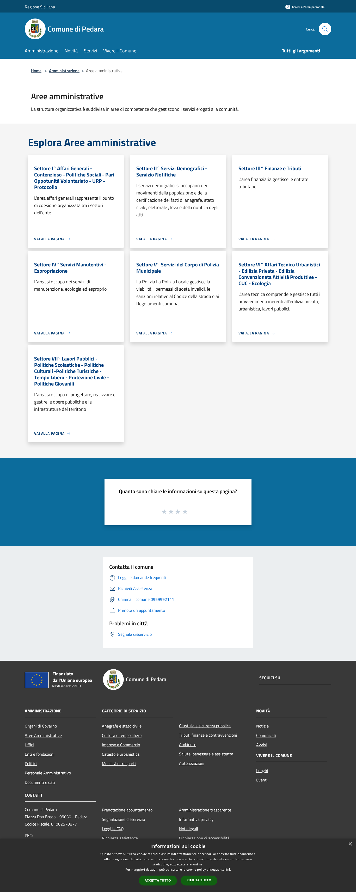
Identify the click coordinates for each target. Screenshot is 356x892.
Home (36, 71)
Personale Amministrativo (48, 773)
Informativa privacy (196, 819)
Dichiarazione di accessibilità (204, 838)
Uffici (29, 745)
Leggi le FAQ (113, 829)
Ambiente (187, 744)
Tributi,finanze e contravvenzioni (208, 735)
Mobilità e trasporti (119, 763)
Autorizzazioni (191, 763)
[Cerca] (325, 29)
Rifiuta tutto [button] (199, 880)
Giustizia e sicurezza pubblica (205, 726)
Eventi (262, 780)
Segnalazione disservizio (123, 819)
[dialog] (178, 865)
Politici (31, 763)
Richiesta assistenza (120, 838)
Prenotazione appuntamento (127, 810)
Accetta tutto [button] (158, 880)
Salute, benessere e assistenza (206, 754)
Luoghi (262, 770)
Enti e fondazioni (39, 754)
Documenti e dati (40, 782)
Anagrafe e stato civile (122, 726)
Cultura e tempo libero (122, 735)
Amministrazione (64, 71)
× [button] (350, 844)
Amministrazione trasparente (205, 810)
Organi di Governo (41, 726)
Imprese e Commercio (121, 745)
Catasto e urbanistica (120, 754)
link (228, 869)
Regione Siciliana (40, 7)
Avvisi (261, 745)
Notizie (262, 726)
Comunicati (266, 735)
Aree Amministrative (43, 735)
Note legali (188, 829)
